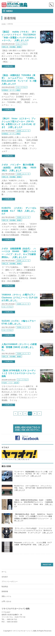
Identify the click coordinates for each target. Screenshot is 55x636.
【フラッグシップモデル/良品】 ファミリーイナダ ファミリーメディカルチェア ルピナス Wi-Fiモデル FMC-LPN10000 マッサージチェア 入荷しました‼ (34, 530)
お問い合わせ (6, 601)
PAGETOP (47, 564)
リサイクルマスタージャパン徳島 (24, 631)
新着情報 (5, 591)
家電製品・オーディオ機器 (11, 90)
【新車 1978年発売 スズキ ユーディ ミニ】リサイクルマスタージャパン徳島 (19, 373)
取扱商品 (5, 586)
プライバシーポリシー (10, 581)
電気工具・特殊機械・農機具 (11, 47)
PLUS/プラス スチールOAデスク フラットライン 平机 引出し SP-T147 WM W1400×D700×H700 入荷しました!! (33, 488)
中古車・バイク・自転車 (10, 383)
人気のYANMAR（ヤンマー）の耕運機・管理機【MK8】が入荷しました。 (19, 347)
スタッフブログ (21, 44)
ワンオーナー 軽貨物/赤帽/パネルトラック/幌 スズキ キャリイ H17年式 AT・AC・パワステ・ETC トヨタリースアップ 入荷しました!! (34, 474)
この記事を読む (8, 66)
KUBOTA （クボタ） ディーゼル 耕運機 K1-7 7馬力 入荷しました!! (20, 211)
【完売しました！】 (23, 131)
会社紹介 (5, 577)
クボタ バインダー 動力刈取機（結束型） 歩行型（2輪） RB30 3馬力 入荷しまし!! (20, 167)
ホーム (4, 572)
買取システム (6, 596)
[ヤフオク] (19, 457)
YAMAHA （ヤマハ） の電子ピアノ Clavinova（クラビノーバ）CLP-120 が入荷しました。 (20, 298)
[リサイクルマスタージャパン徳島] (16, 4)
